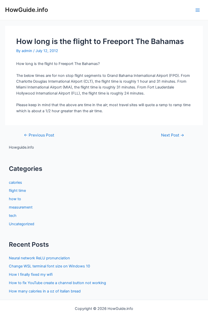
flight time (17, 190)
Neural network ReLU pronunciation (39, 258)
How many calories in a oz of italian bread (45, 291)
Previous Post (39, 135)
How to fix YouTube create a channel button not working (57, 283)
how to (15, 199)
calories (15, 182)
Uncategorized (21, 224)
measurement (20, 207)
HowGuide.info (26, 9)
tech (12, 215)
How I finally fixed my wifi (31, 274)
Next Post (172, 135)
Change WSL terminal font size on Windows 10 (49, 266)
